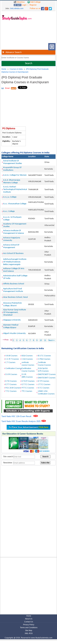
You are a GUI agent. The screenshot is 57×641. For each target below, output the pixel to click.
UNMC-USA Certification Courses (45, 392)
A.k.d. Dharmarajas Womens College (11, 181)
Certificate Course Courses (44, 363)
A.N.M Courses (11, 356)
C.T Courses (10, 362)
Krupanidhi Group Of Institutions (12, 168)
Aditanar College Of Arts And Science (13, 269)
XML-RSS (29, 633)
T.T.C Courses (11, 391)
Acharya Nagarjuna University (11, 239)
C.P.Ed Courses (44, 359)
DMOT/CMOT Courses (45, 374)
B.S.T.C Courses (44, 356)
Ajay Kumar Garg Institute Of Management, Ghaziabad (14, 312)
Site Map (28, 630)
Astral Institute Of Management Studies (12, 162)
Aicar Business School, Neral (15, 297)
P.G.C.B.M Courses (12, 388)
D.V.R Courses (11, 374)
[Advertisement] (13, 34)
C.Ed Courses (27, 359)
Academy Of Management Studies (14, 225)
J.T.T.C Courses (44, 384)
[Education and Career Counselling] (28, 401)
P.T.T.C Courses (28, 388)
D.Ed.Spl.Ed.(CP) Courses (43, 369)
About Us (28, 619)
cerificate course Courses (28, 363)
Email (7, 88)
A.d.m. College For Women (15, 175)
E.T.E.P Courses (28, 381)
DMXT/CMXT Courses (45, 378)
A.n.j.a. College (9, 197)
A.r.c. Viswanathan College (14, 204)
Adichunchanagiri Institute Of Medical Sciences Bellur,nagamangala (14, 262)
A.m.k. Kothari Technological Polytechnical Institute (15, 189)
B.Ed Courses (27, 356)
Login (23, 5)
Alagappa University (12, 320)
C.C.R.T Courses (12, 359)
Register (33, 5)
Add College (35, 2)
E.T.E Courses (11, 381)
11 (45, 340)
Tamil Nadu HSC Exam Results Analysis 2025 (21, 421)
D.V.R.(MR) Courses (27, 375)
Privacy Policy (28, 625)
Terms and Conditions (28, 628)
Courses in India (16, 69)
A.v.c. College (9, 211)
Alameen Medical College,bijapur (10, 326)
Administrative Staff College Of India (15, 277)
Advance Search (13, 52)
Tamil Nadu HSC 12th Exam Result (16, 416)
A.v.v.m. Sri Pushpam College (12, 218)
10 (41, 340)
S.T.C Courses (43, 388)
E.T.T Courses (11, 384)
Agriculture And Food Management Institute (13, 290)
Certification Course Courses (28, 369)
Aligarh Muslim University (14, 333)
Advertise (20, 2)
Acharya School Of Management (11, 246)
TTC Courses (27, 391)
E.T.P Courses (43, 381)
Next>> (51, 340)
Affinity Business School (13, 284)
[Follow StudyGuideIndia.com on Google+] (46, 8)
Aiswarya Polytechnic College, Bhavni (12, 304)
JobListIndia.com (16, 8)
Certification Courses (12, 368)
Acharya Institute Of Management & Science (13, 232)
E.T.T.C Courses (28, 384)
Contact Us (28, 622)
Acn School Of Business (13, 253)
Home (3, 69)
